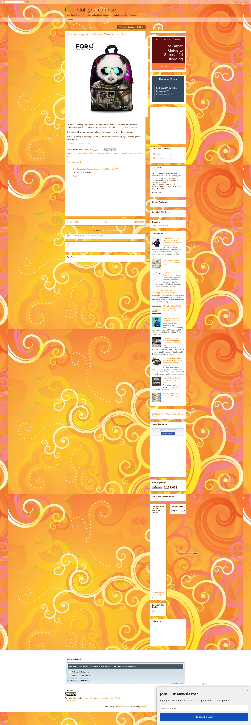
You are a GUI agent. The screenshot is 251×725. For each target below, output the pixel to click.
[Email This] (105, 149)
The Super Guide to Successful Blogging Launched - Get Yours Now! (172, 341)
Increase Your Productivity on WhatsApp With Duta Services (164, 292)
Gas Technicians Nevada (83, 169)
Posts (157, 154)
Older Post (139, 222)
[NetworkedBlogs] (168, 430)
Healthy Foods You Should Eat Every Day (172, 395)
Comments (160, 158)
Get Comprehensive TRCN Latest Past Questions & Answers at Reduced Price (172, 241)
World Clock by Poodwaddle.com (158, 595)
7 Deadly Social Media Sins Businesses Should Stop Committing (172, 308)
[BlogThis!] (107, 149)
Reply (75, 176)
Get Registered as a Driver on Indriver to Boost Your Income (171, 320)
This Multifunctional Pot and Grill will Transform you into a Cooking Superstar (172, 361)
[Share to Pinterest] (114, 149)
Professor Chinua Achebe (81, 675)
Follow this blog (168, 433)
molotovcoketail (124, 707)
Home (70, 20)
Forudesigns (133, 127)
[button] (204, 694)
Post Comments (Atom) (110, 230)
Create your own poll (178, 683)
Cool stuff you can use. (91, 10)
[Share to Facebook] (112, 149)
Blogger (143, 707)
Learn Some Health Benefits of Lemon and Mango (172, 262)
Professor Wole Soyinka (80, 672)
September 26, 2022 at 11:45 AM (106, 169)
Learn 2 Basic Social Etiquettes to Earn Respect (171, 380)
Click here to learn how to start (78, 144)
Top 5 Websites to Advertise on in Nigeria (172, 274)
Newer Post (72, 222)
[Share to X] (110, 149)
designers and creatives (112, 153)
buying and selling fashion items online (87, 153)
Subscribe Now (203, 717)
